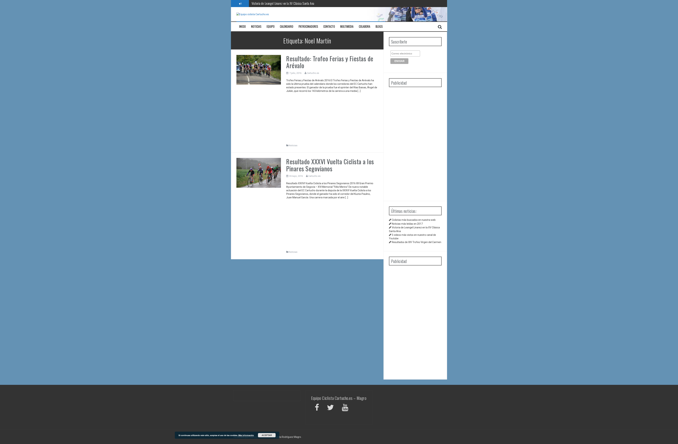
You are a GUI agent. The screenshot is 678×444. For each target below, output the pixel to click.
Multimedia (346, 27)
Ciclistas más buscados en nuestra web (414, 219)
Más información (246, 435)
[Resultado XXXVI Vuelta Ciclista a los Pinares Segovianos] (258, 172)
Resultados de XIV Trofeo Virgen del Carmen (416, 242)
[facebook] (317, 408)
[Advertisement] (332, 119)
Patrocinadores (308, 27)
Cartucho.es (313, 73)
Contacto (329, 27)
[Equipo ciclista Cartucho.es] (252, 14)
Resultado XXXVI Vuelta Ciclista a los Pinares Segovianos (330, 165)
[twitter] (330, 408)
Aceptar (267, 435)
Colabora (364, 27)
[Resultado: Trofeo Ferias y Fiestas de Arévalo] (258, 69)
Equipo (271, 27)
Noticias (256, 27)
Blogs (379, 27)
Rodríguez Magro (291, 437)
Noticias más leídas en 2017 (407, 223)
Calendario (286, 27)
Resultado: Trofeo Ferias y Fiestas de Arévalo (329, 62)
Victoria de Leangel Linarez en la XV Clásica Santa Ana (283, 3)
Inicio (242, 27)
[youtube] (345, 408)
